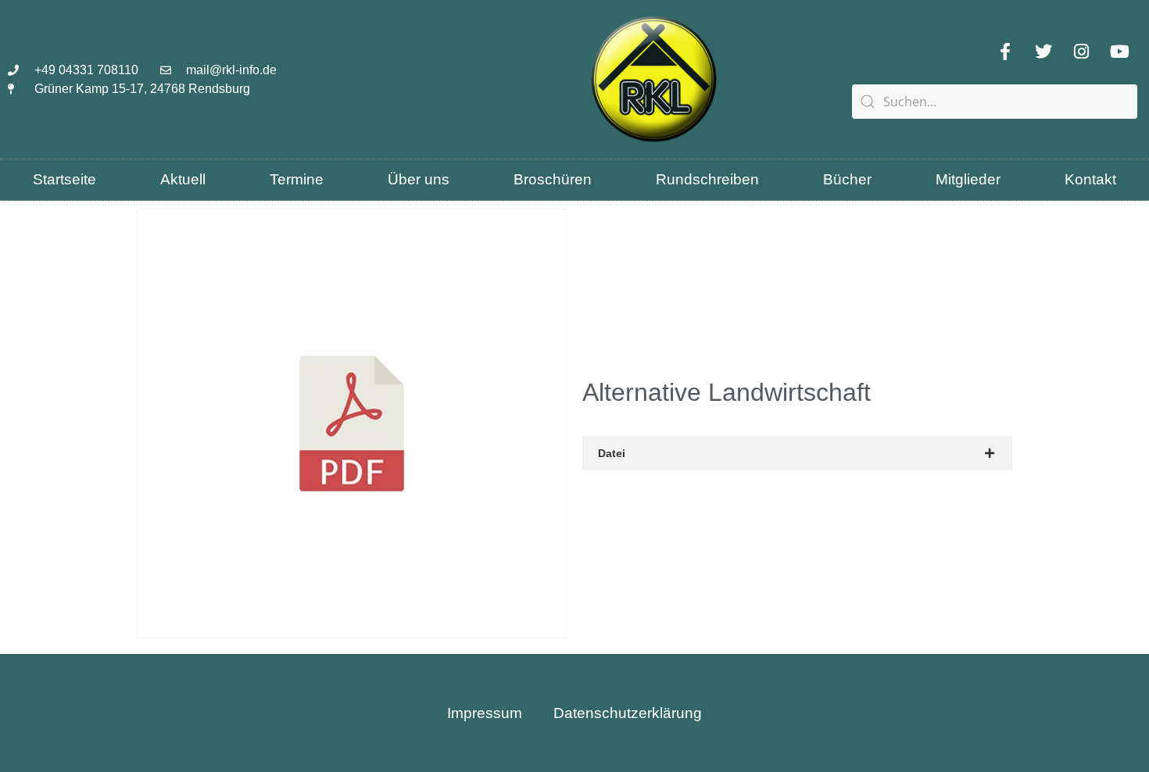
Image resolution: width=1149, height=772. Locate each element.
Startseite (64, 179)
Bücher (847, 179)
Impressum (484, 713)
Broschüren (553, 179)
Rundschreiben (707, 179)
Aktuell (183, 179)
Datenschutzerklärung (627, 713)
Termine (297, 179)
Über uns (418, 179)
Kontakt (1090, 179)
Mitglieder (968, 179)
